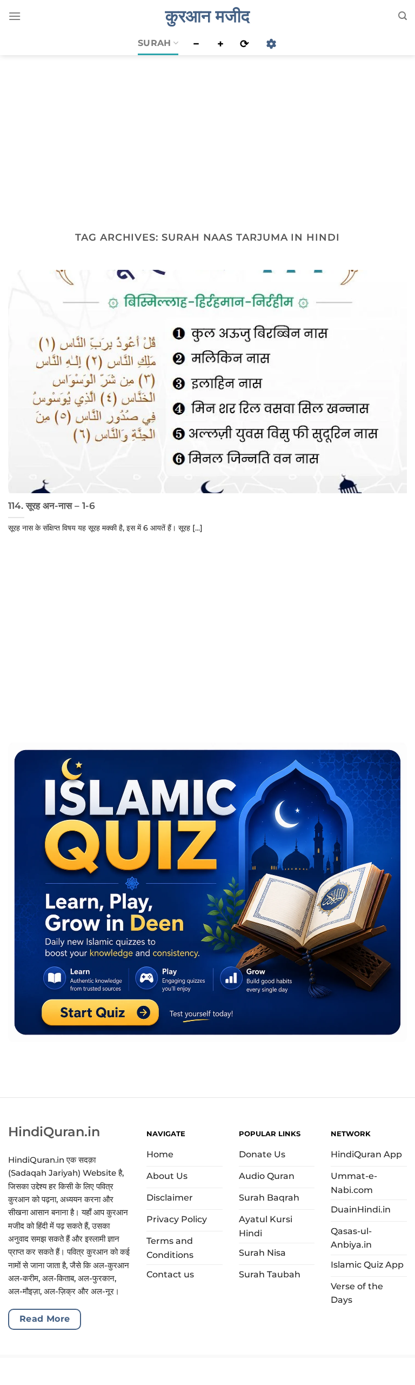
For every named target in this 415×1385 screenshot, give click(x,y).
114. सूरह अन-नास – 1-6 (51, 505)
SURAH (154, 43)
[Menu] (14, 16)
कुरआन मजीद (207, 16)
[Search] (402, 15)
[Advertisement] (207, 134)
